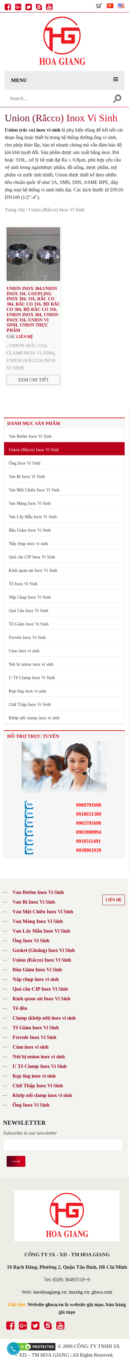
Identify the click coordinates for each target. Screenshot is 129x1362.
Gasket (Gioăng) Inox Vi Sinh (44, 950)
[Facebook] (7, 4)
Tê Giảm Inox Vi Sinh (29, 624)
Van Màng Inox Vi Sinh (30, 503)
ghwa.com (101, 1292)
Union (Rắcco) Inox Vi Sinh (34, 449)
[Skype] (38, 4)
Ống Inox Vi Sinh (24, 463)
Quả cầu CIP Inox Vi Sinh (32, 557)
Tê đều (20, 1008)
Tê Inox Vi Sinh (23, 584)
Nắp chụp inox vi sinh (28, 543)
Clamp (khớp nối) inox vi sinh (44, 1018)
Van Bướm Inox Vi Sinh (30, 436)
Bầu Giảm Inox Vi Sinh (30, 530)
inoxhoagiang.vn (49, 1292)
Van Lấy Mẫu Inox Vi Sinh (33, 516)
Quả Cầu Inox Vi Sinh (28, 610)
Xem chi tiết (33, 379)
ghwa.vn (54, 1304)
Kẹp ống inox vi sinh (27, 691)
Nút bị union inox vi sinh (31, 664)
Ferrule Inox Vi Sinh (27, 637)
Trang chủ (15, 209)
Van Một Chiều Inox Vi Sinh (34, 490)
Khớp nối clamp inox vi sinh (34, 718)
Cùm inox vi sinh (24, 651)
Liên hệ (113, 900)
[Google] (17, 4)
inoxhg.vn (79, 1292)
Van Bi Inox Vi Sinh (27, 476)
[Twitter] (27, 4)
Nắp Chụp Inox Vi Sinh (30, 597)
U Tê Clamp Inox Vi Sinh (32, 677)
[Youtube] (48, 4)
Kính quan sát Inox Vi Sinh (33, 570)
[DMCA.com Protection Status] (32, 1346)
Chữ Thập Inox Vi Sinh (30, 704)
